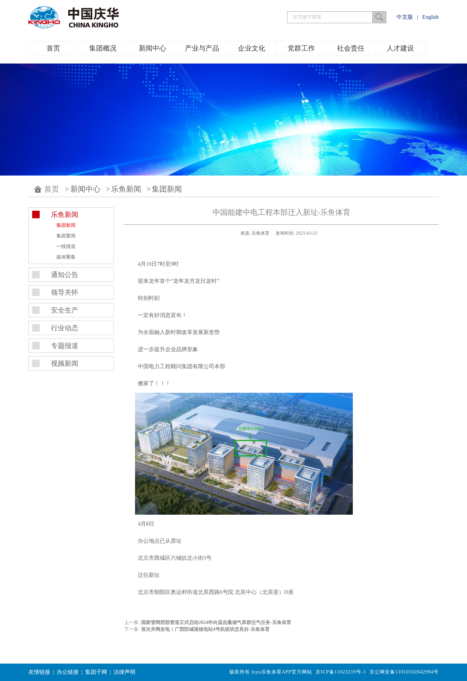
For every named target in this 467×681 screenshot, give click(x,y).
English (430, 17)
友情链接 (39, 672)
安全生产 (64, 310)
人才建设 (400, 48)
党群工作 (301, 48)
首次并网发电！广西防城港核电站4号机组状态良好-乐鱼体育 (205, 629)
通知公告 (64, 274)
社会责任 (350, 48)
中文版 (405, 17)
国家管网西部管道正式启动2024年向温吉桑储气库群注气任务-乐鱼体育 (216, 622)
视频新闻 (64, 363)
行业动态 (64, 328)
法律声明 (124, 672)
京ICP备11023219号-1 (341, 672)
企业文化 (251, 48)
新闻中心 (152, 48)
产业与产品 (202, 48)
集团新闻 (167, 189)
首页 (53, 48)
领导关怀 (64, 292)
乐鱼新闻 (126, 189)
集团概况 (103, 48)
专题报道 (64, 345)
